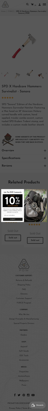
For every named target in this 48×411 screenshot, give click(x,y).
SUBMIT (12, 219)
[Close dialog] (45, 190)
